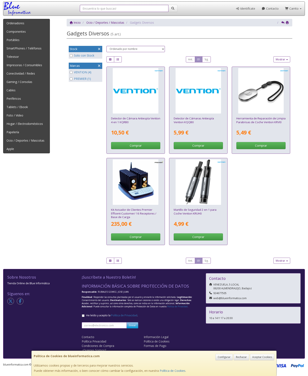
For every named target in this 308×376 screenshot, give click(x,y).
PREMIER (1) (82, 79)
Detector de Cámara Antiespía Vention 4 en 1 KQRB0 (135, 120)
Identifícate (247, 8)
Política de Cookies (172, 371)
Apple (10, 149)
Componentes (16, 32)
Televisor (12, 57)
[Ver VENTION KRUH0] (198, 182)
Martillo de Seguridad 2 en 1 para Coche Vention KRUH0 (195, 211)
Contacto (272, 8)
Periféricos (13, 99)
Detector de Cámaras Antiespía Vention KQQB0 (194, 120)
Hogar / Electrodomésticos (24, 124)
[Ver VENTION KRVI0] (261, 91)
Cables (11, 90)
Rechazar (241, 357)
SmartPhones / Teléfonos (23, 48)
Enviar (132, 325)
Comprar (136, 145)
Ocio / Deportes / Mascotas (25, 140)
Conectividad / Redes (20, 73)
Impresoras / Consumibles (24, 65)
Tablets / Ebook (17, 107)
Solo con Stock (84, 55)
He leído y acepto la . (112, 315)
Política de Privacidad (177, 306)
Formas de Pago (155, 346)
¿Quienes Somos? (94, 350)
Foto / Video (14, 115)
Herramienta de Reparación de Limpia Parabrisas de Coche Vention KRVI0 (261, 120)
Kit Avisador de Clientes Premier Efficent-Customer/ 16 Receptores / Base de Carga (133, 213)
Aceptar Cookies (262, 357)
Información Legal (156, 337)
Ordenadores (15, 23)
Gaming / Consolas (19, 82)
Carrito (294, 8)
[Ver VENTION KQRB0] (135, 91)
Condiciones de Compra (98, 346)
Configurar (224, 357)
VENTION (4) (82, 72)
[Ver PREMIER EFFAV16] (135, 182)
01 (198, 59)
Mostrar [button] (281, 59)
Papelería (12, 132)
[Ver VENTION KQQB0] (198, 91)
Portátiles (12, 40)
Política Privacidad (94, 341)
